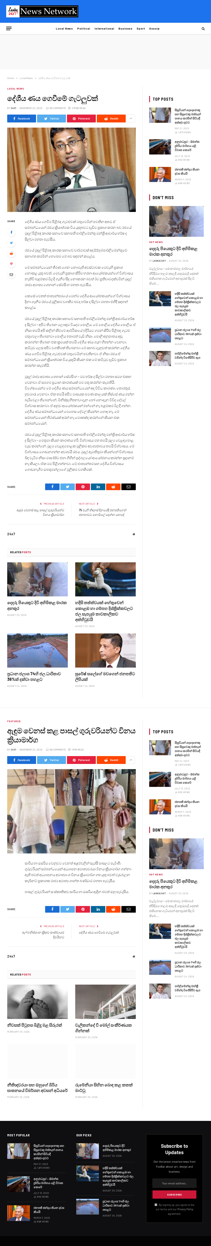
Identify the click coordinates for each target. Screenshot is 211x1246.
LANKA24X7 (159, 260)
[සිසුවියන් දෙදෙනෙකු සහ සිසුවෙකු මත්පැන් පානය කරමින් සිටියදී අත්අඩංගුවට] (160, 115)
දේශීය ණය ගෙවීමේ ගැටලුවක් (99, 932)
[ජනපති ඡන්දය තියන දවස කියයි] (160, 174)
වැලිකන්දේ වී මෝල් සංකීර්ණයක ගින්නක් (103, 1027)
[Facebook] (11, 232)
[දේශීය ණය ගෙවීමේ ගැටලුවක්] (71, 170)
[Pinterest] (11, 264)
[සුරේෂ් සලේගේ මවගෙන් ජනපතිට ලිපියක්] (105, 650)
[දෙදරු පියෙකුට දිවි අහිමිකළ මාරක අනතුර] (37, 579)
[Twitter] (11, 243)
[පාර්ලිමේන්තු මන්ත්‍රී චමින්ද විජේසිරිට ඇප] (160, 358)
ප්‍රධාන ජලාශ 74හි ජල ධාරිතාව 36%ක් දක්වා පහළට (34, 676)
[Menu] (9, 28)
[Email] (11, 274)
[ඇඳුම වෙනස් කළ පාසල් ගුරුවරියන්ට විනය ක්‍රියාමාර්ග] (71, 811)
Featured (14, 721)
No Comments (58, 108)
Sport (141, 28)
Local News (64, 28)
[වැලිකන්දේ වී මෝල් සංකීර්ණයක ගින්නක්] (105, 1002)
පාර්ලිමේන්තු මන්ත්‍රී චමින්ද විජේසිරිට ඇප (187, 355)
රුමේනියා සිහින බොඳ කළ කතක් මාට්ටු (104, 1087)
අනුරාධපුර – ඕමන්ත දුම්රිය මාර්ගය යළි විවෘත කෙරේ (187, 146)
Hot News (156, 242)
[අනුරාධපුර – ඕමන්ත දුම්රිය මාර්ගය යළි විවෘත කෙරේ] (160, 146)
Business (125, 28)
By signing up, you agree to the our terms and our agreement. (175, 1209)
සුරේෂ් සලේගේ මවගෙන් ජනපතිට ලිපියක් (105, 676)
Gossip (154, 28)
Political (83, 28)
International (104, 28)
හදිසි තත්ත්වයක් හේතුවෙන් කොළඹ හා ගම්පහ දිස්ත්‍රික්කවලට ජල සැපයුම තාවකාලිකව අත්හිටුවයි (104, 611)
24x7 (13, 108)
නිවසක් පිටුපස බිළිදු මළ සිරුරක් (34, 1024)
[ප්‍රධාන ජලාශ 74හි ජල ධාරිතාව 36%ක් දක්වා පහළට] (37, 650)
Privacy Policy (185, 1209)
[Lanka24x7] (42, 11)
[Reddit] (11, 253)
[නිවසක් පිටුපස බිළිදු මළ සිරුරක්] (37, 1002)
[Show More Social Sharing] (131, 118)
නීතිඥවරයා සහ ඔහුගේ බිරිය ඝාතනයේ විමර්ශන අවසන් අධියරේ (37, 1087)
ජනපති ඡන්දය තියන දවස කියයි (187, 171)
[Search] (203, 28)
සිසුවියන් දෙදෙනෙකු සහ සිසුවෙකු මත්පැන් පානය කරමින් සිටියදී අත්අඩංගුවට (188, 116)
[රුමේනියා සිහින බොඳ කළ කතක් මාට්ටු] (105, 1061)
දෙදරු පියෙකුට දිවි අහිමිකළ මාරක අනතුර (37, 605)
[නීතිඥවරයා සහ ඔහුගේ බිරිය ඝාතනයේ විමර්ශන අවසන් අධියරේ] (37, 1061)
